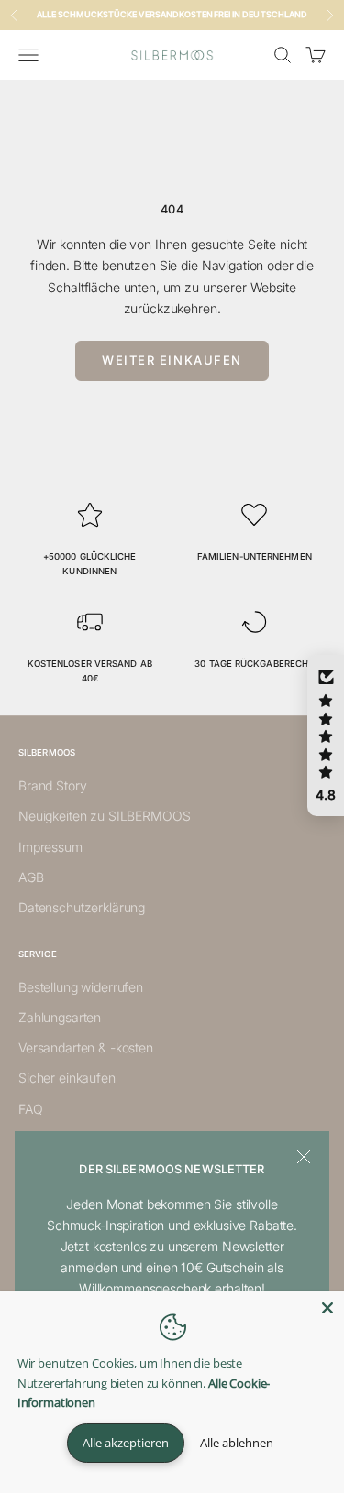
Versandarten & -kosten (85, 1047)
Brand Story (52, 785)
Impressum (50, 847)
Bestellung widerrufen (80, 987)
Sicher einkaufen (67, 1077)
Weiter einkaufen (172, 360)
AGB (31, 877)
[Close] (327, 1308)
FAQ (30, 1109)
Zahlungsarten (59, 1017)
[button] (325, 735)
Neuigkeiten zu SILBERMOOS (104, 815)
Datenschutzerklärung (81, 907)
